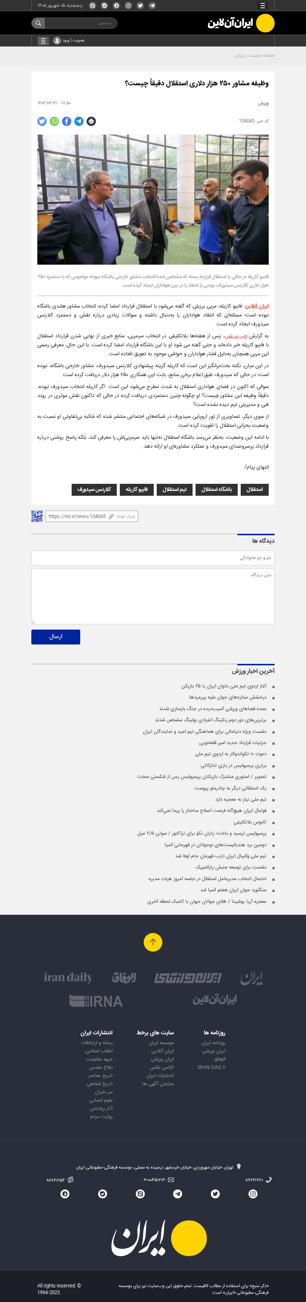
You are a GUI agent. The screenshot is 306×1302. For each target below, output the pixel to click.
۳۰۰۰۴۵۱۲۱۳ (155, 1180)
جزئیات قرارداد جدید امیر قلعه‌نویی (232, 743)
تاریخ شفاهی (100, 1084)
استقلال (255, 489)
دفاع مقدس (101, 1067)
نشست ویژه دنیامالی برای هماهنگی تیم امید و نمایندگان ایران (204, 732)
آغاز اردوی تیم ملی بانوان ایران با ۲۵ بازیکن (223, 686)
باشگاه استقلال (217, 489)
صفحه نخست (262, 55)
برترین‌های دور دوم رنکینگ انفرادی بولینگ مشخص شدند (210, 720)
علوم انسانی (101, 1100)
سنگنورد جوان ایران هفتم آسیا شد (233, 890)
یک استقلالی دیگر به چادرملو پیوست (230, 788)
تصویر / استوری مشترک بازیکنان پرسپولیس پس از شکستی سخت (201, 777)
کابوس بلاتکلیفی (250, 822)
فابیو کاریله (137, 489)
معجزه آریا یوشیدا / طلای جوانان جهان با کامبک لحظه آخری (206, 902)
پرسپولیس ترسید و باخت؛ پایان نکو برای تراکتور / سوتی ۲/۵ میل (201, 833)
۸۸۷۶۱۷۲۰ (254, 1180)
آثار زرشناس (101, 1108)
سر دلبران (104, 1092)
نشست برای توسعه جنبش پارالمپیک (231, 867)
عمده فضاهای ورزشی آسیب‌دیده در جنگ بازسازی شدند (212, 709)
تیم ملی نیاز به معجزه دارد (240, 799)
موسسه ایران (161, 1043)
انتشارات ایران (160, 1076)
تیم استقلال (175, 489)
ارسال (55, 637)
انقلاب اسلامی (99, 1051)
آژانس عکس (162, 1067)
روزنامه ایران (213, 1043)
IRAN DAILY (211, 1067)
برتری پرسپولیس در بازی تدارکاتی (233, 766)
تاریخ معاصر (100, 1076)
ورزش (239, 55)
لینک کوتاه (126, 516)
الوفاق (219, 1059)
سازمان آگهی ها (158, 1084)
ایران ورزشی (213, 1051)
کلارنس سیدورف (94, 489)
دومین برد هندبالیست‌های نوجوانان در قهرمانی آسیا (215, 845)
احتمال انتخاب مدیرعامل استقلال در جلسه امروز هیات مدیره (207, 879)
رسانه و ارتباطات (97, 1043)
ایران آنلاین (257, 306)
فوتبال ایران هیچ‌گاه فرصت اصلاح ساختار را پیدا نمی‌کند (211, 811)
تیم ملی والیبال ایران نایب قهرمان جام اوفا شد (220, 856)
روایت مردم (101, 1117)
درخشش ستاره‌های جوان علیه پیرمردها (227, 697)
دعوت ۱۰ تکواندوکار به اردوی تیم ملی (230, 754)
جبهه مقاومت (99, 1059)
